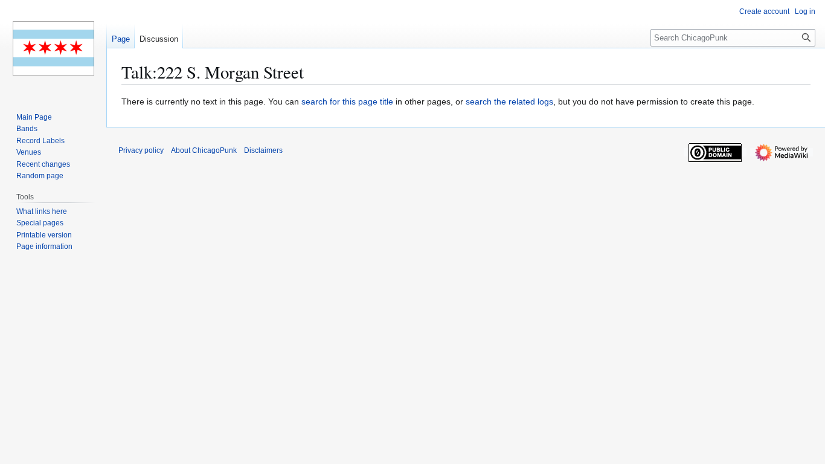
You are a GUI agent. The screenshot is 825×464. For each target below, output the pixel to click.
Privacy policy (141, 150)
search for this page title (347, 101)
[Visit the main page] (53, 48)
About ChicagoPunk (204, 150)
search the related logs (509, 101)
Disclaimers (263, 150)
